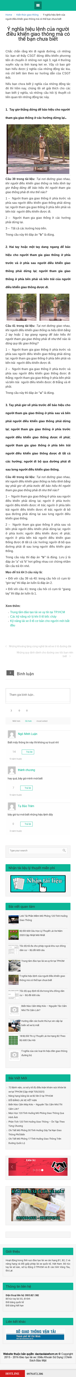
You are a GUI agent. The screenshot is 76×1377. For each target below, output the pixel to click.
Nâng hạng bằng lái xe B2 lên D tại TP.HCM (30, 1096)
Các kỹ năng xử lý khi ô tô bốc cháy (33, 616)
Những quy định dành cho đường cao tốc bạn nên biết (45, 654)
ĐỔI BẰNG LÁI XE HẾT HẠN (22, 1100)
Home (9, 14)
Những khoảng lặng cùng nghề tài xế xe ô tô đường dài (40, 646)
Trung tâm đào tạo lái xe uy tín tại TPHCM (42, 961)
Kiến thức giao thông (27, 14)
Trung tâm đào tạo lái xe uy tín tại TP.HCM (37, 612)
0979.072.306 (35, 1373)
